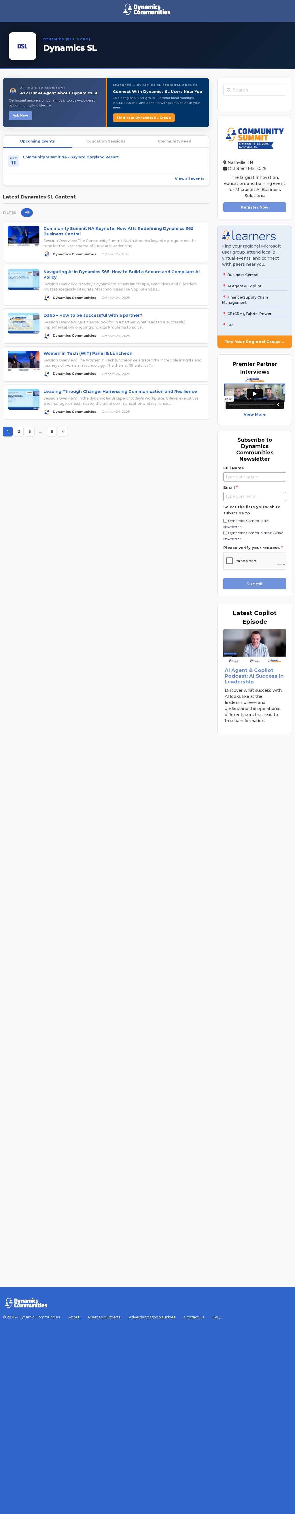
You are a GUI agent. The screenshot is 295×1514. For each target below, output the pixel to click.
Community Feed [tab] (175, 141)
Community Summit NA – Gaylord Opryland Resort (71, 157)
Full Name (233, 468)
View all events (189, 179)
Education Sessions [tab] (105, 141)
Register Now (254, 207)
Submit (255, 584)
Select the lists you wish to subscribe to (252, 510)
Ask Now (20, 115)
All (27, 212)
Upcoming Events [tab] (37, 141)
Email (230, 487)
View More (255, 414)
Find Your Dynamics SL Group (144, 118)
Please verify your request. (253, 547)
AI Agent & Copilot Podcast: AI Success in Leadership (254, 676)
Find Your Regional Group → (254, 341)
